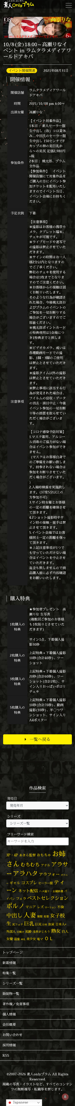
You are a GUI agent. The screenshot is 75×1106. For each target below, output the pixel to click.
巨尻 (38, 924)
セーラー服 (45, 883)
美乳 (23, 939)
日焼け (20, 932)
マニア (30, 906)
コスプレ (29, 883)
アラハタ (25, 873)
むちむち (30, 864)
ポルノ (15, 906)
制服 (39, 916)
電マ (40, 939)
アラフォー (49, 874)
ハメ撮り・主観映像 (51, 891)
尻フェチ (17, 924)
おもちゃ (44, 855)
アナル (45, 865)
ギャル (15, 882)
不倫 (60, 907)
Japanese (20, 1102)
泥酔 (28, 931)
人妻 (30, 915)
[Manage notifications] (65, 1096)
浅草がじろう (41, 932)
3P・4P (12, 855)
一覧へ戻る (40, 739)
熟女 (56, 931)
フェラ (21, 898)
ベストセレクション (47, 898)
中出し (14, 915)
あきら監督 (27, 855)
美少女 (31, 939)
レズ (40, 907)
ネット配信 (28, 890)
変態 (46, 916)
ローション (50, 907)
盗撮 (17, 939)
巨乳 (29, 923)
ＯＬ (49, 938)
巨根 (44, 924)
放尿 (51, 924)
